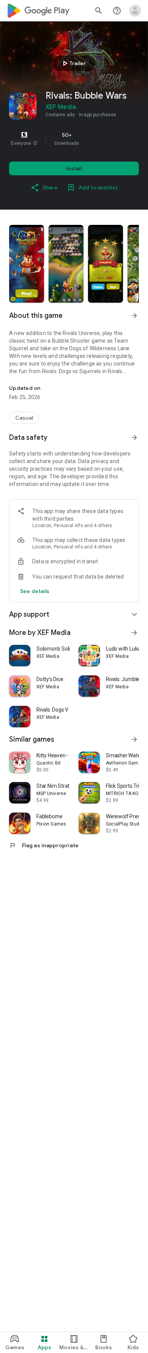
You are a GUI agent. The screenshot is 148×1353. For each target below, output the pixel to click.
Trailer (73, 63)
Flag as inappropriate (44, 845)
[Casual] (24, 417)
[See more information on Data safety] (134, 437)
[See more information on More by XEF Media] (134, 633)
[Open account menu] (135, 11)
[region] (74, 138)
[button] (35, 143)
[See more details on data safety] (35, 591)
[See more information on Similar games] (134, 739)
